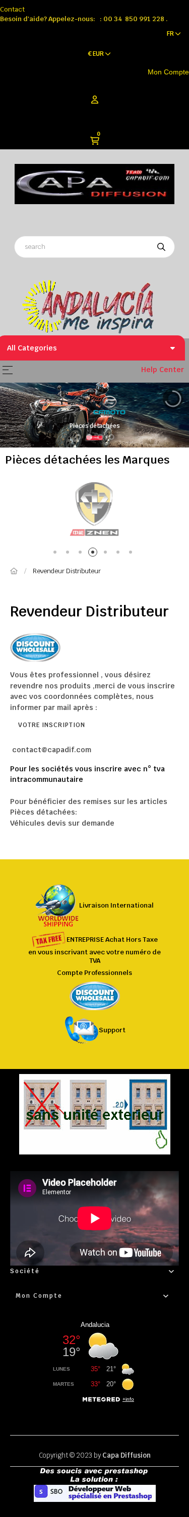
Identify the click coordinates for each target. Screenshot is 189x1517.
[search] (161, 247)
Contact (12, 9)
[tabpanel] (94, 508)
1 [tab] (56, 554)
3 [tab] (82, 554)
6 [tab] (119, 554)
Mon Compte (168, 72)
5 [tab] (107, 554)
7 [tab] (132, 554)
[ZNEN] (94, 508)
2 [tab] (69, 554)
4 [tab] (94, 554)
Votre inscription (51, 725)
